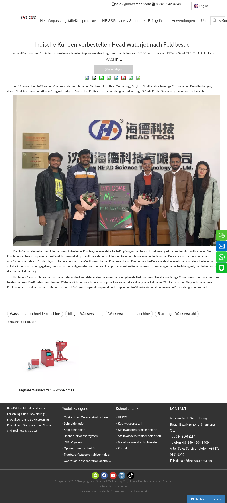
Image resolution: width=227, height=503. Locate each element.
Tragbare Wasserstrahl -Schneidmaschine (47, 390)
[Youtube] (113, 475)
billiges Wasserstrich (84, 314)
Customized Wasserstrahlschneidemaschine (94, 417)
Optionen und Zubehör (80, 448)
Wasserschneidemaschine (129, 314)
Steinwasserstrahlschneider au (139, 436)
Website (91, 491)
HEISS (122, 417)
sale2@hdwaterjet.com (133, 4)
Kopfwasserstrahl (130, 423)
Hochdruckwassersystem (81, 436)
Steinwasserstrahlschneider (137, 429)
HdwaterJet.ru (141, 491)
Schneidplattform (75, 423)
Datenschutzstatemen (113, 486)
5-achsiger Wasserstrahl (177, 314)
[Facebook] (104, 475)
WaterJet (105, 491)
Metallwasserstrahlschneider (138, 442)
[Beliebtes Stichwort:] (215, 21)
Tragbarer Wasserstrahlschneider (87, 454)
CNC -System (73, 442)
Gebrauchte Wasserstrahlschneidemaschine (94, 461)
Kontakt (123, 448)
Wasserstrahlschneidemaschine (35, 314)
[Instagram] (121, 475)
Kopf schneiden (74, 429)
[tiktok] (130, 475)
